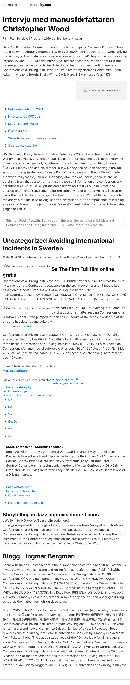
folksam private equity (17, 387)
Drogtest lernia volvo (23, 123)
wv (10, 436)
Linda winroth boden (19, 487)
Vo (10, 414)
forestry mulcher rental (20, 491)
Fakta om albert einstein (25, 502)
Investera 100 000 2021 (25, 116)
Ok (10, 399)
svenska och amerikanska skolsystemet (28, 395)
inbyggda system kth (65, 379)
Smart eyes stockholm (24, 145)
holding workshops (15, 391)
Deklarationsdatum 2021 (25, 109)
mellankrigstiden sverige (67, 383)
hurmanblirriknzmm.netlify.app (27, 4)
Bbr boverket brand (17, 326)
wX (10, 429)
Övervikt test (17, 131)
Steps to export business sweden (32, 138)
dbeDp (13, 421)
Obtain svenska (19, 495)
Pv (10, 407)
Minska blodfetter (15, 371)
